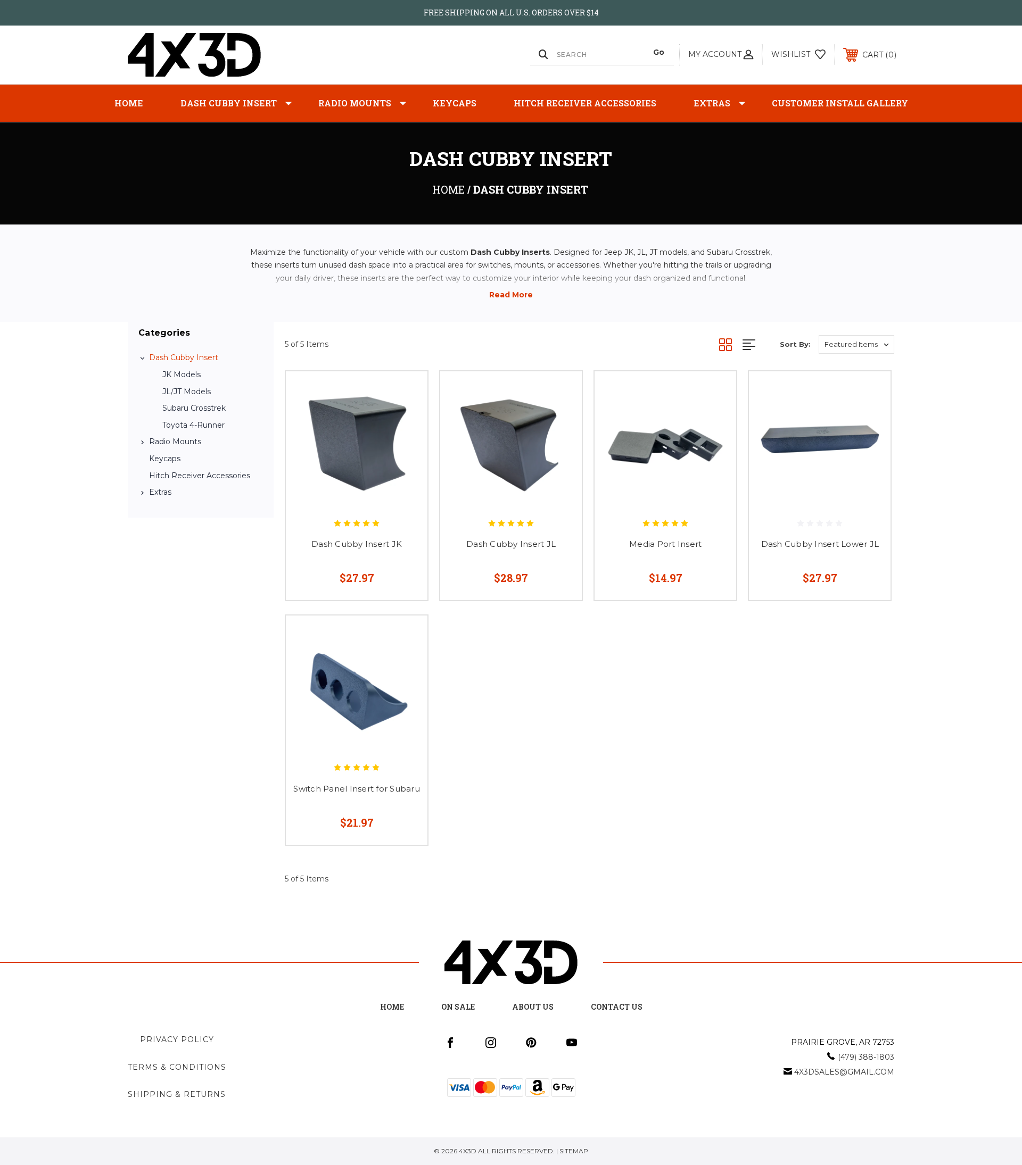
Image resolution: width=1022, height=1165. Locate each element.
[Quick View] (406, 393)
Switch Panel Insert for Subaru (356, 789)
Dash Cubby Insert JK (356, 544)
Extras (712, 103)
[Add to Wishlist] (406, 420)
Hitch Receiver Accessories (585, 103)
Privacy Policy (177, 1039)
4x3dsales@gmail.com (844, 1072)
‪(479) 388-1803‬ (866, 1057)
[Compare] (406, 447)
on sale (458, 1007)
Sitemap (573, 1151)
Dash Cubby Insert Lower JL (820, 544)
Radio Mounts (354, 103)
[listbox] (856, 344)
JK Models (181, 374)
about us (533, 1007)
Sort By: (795, 344)
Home (128, 103)
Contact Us (616, 1007)
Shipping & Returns (177, 1094)
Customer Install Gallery (840, 103)
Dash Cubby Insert (228, 103)
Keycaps (454, 103)
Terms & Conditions (177, 1067)
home (392, 1007)
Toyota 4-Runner (193, 425)
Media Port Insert (665, 544)
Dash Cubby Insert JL (511, 544)
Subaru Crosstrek (194, 408)
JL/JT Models (186, 391)
